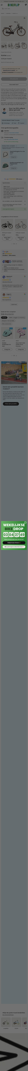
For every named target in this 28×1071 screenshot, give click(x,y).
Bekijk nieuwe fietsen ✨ (14, 542)
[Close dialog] (25, 522)
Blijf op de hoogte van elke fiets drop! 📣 (14, 546)
